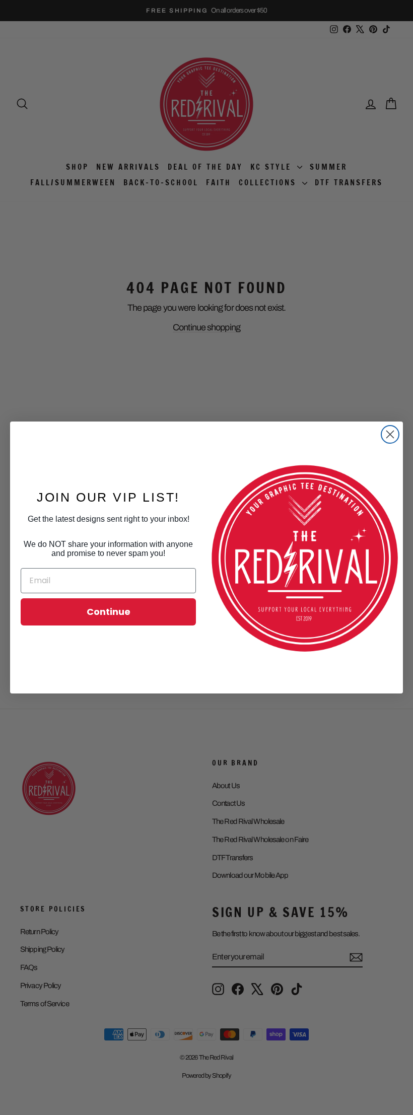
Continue (108, 611)
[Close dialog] (390, 434)
